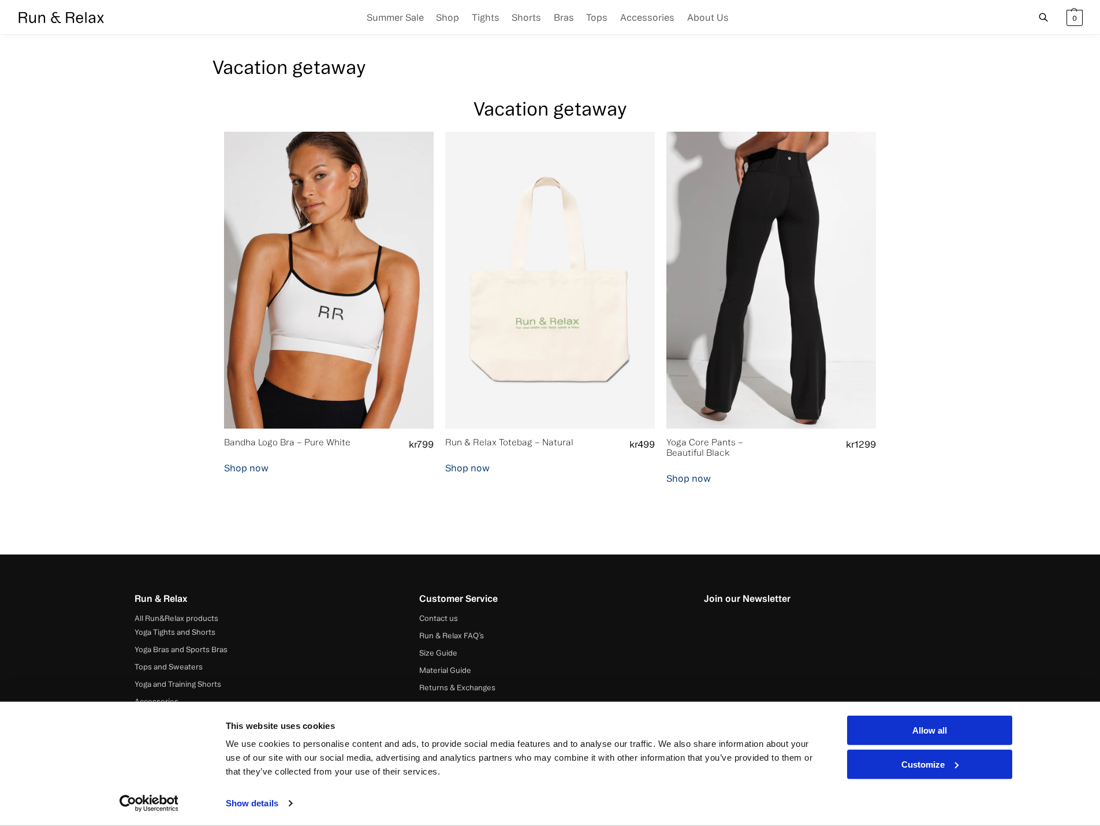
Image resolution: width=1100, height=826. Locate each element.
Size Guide (438, 653)
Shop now (246, 468)
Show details (252, 803)
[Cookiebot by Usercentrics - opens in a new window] (148, 803)
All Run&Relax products (176, 618)
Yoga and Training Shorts (178, 684)
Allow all (929, 730)
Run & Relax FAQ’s (451, 635)
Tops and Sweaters (169, 667)
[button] (1073, 17)
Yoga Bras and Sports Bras (181, 649)
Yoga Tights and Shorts (175, 632)
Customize (923, 764)
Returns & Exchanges (457, 687)
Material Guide (445, 670)
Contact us (438, 618)
